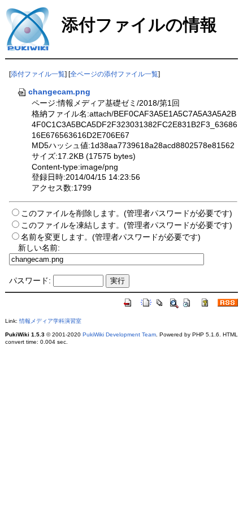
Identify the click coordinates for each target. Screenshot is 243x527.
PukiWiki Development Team (119, 334)
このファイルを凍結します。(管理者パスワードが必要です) (126, 225)
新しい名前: (39, 247)
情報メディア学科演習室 (50, 321)
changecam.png (59, 91)
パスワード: (30, 280)
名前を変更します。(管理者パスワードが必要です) (111, 236)
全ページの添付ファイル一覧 (114, 74)
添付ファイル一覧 (38, 74)
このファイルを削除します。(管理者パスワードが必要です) (126, 213)
